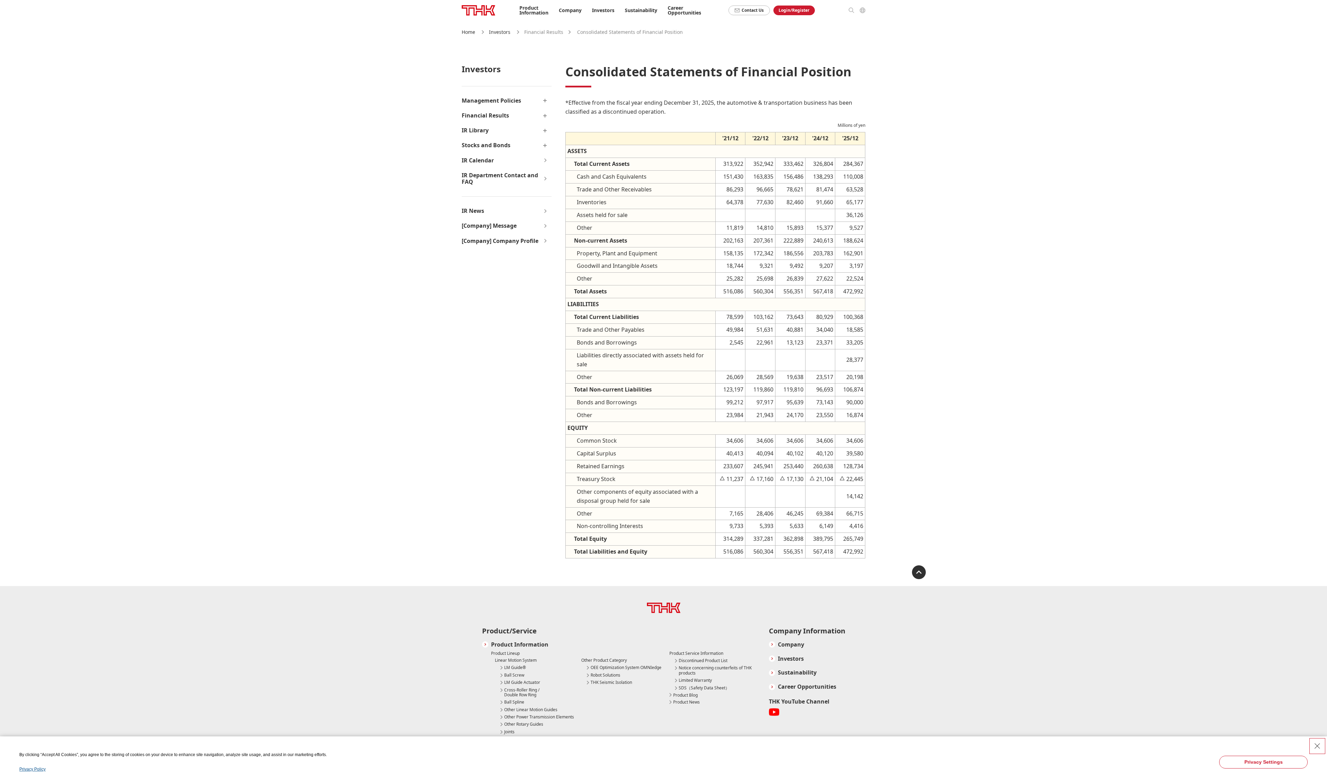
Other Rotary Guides (523, 724)
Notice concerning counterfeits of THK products (715, 671)
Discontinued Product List (703, 660)
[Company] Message (489, 226)
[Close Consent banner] (1317, 746)
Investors (499, 32)
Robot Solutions (605, 675)
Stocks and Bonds (486, 145)
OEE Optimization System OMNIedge (626, 667)
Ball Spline (514, 702)
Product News (686, 702)
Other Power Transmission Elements (539, 717)
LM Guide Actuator (522, 682)
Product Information (519, 644)
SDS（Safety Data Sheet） (704, 688)
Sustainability (797, 672)
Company (791, 644)
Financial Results (485, 115)
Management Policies (491, 100)
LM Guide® (515, 667)
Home (468, 32)
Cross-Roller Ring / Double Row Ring (521, 693)
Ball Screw (514, 675)
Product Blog (685, 695)
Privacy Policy (32, 769)
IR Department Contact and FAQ (500, 178)
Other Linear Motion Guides (530, 709)
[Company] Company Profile (500, 241)
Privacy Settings (1263, 762)
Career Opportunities (684, 10)
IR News (473, 211)
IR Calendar (478, 160)
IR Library (475, 130)
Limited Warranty (695, 680)
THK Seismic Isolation (611, 682)
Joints (509, 731)
